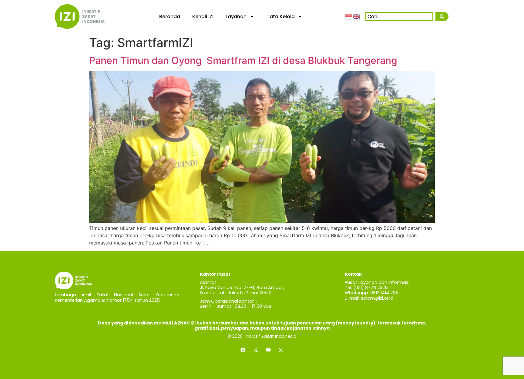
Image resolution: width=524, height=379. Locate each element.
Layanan (236, 16)
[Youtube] (268, 350)
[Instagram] (281, 350)
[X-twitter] (255, 350)
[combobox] (399, 16)
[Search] (441, 16)
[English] (357, 16)
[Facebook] (243, 350)
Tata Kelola (281, 16)
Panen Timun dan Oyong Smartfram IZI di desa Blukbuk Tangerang (243, 60)
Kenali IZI (202, 16)
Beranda (169, 16)
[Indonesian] (349, 16)
